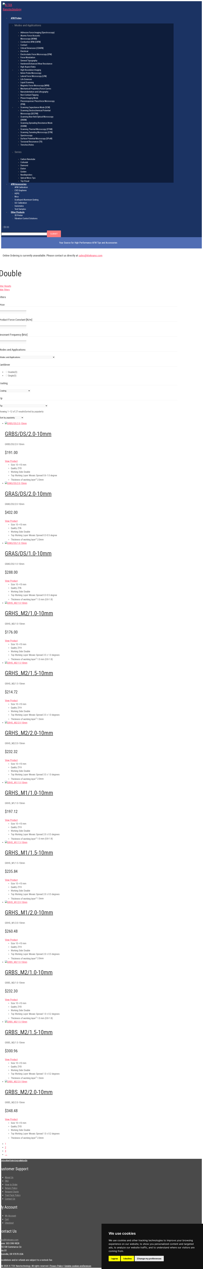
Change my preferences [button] (149, 1258)
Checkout (9, 1222)
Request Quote (12, 1191)
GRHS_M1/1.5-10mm (29, 852)
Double (12, 372)
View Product (11, 461)
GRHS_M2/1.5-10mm (29, 673)
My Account (10, 1215)
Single (12, 375)
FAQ (7, 1181)
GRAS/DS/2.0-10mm (28, 493)
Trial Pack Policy (13, 1195)
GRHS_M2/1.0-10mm (29, 613)
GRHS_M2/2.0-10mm (29, 733)
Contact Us (10, 1198)
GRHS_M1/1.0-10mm (29, 792)
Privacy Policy (56, 1266)
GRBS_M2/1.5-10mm (29, 1032)
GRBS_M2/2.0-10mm (29, 1092)
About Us (9, 1177)
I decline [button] (127, 1258)
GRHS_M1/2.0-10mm (29, 912)
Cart (7, 1219)
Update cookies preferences (78, 1266)
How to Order (11, 1184)
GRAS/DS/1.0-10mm (28, 553)
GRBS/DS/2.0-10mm (28, 434)
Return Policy (11, 1188)
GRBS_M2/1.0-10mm (29, 972)
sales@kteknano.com (90, 255)
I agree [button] (114, 1258)
